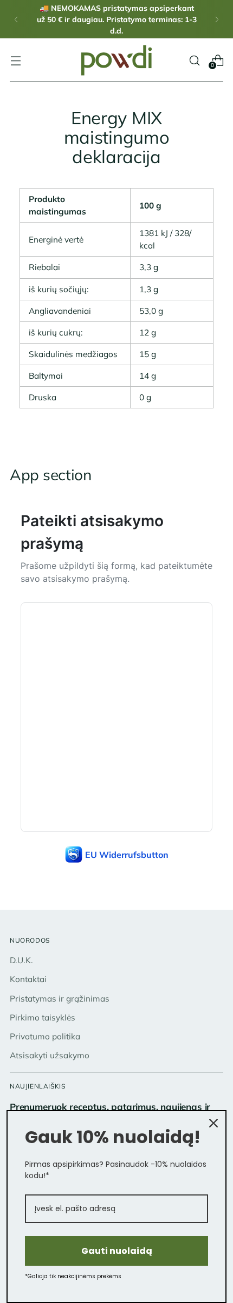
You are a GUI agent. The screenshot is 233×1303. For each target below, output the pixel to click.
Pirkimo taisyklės (42, 1017)
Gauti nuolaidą (116, 1251)
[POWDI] (116, 60)
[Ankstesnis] (16, 19)
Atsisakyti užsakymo (49, 1055)
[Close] (213, 1123)
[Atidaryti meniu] (15, 60)
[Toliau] (217, 19)
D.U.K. (21, 960)
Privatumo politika (45, 1036)
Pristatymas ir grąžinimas (59, 998)
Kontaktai (28, 979)
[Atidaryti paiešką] (194, 60)
